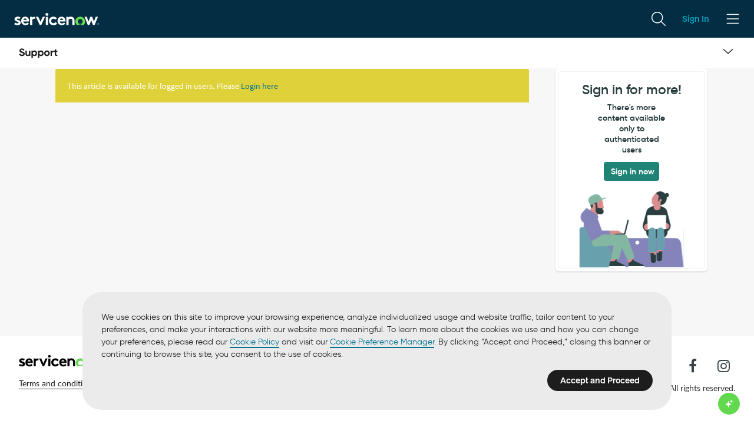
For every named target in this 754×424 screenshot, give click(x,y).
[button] (57, 383)
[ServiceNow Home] (56, 18)
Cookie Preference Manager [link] (382, 342)
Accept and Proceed (600, 380)
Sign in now (632, 171)
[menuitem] (658, 19)
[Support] (38, 53)
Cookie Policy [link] (254, 342)
